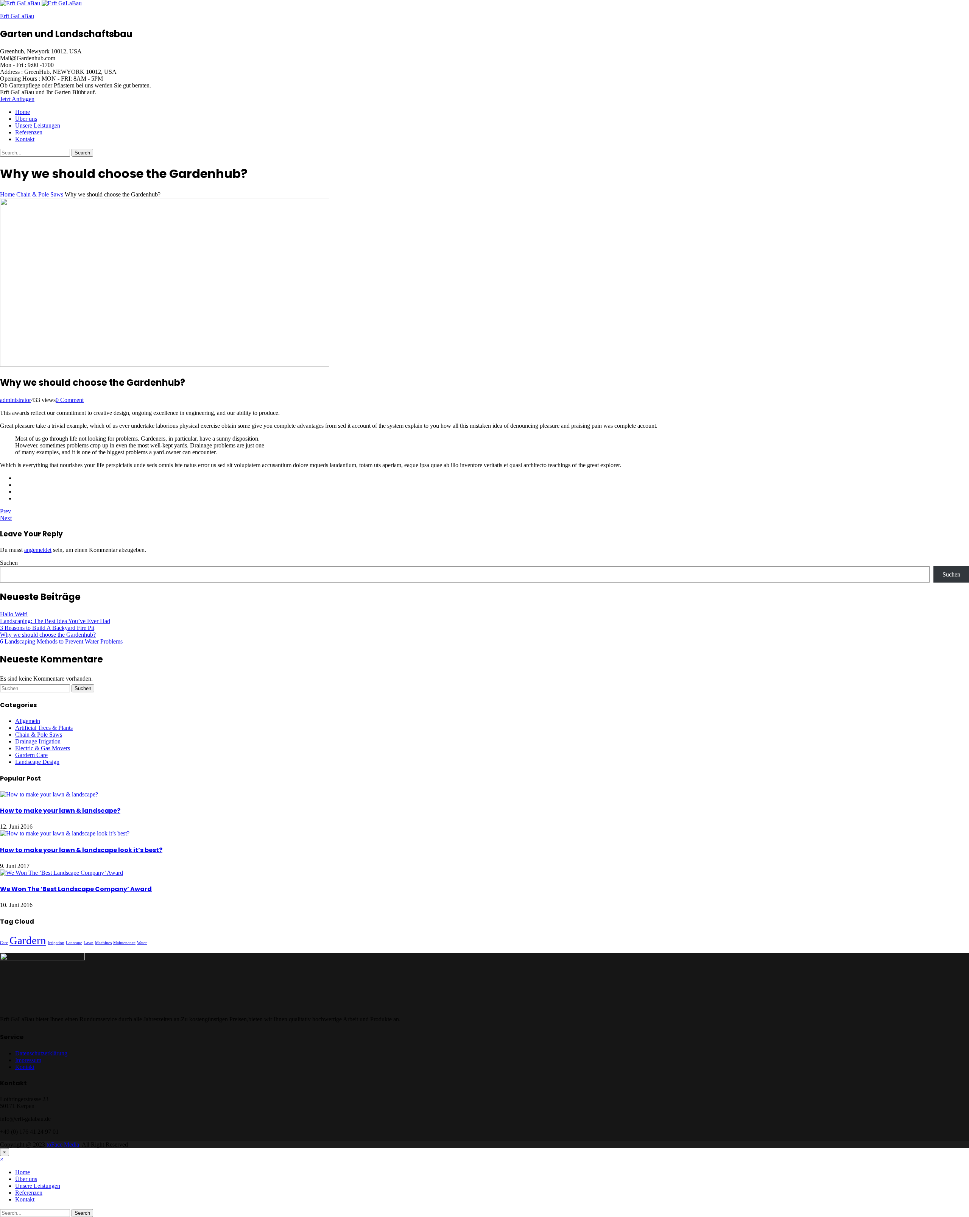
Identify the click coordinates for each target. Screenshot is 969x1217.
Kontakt (24, 139)
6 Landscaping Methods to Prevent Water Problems (61, 641)
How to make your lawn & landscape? (60, 810)
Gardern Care (31, 755)
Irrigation (56, 943)
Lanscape (74, 943)
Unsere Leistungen (37, 125)
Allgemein (27, 721)
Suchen (9, 562)
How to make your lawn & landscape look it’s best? (81, 850)
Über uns (26, 118)
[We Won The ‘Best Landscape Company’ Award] (61, 873)
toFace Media (63, 1144)
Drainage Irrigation (38, 741)
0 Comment (70, 400)
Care (4, 943)
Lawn (88, 943)
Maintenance (124, 943)
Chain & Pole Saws (38, 734)
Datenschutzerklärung (41, 1053)
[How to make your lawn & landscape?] (49, 794)
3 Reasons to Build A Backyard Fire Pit (47, 628)
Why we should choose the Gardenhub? (48, 634)
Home (22, 112)
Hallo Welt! (14, 614)
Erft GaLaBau (17, 16)
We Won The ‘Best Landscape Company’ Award (76, 889)
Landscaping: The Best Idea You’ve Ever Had (55, 621)
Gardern (27, 940)
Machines (103, 943)
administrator (15, 400)
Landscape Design (37, 762)
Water (142, 943)
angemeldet (37, 550)
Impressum (28, 1060)
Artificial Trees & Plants (44, 728)
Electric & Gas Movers (42, 748)
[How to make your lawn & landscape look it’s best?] (64, 833)
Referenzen (28, 132)
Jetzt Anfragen (17, 99)
